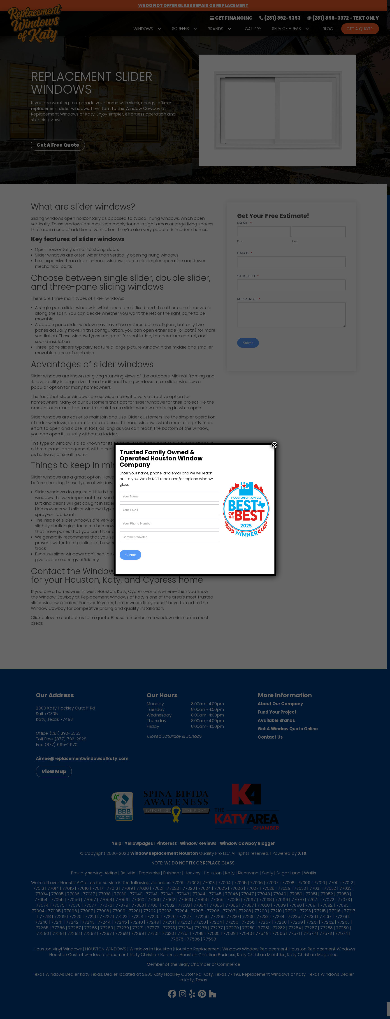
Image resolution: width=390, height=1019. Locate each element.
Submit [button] (130, 555)
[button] (274, 445)
